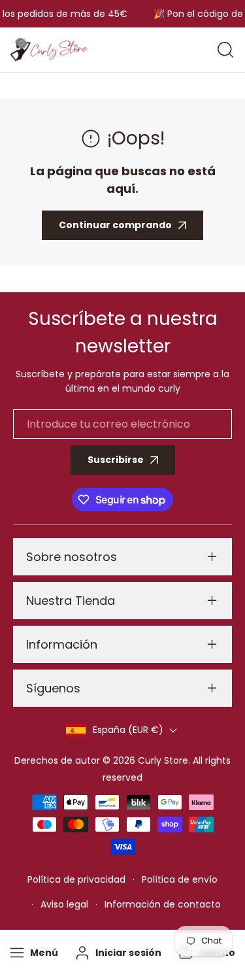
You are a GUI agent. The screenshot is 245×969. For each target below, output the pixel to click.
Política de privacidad (76, 879)
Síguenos (53, 688)
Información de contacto (163, 904)
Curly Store (163, 760)
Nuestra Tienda (70, 600)
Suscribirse (116, 459)
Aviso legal (64, 904)
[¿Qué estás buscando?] (225, 50)
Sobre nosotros (71, 557)
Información (61, 644)
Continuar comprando (115, 224)
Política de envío (180, 879)
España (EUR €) (128, 729)
